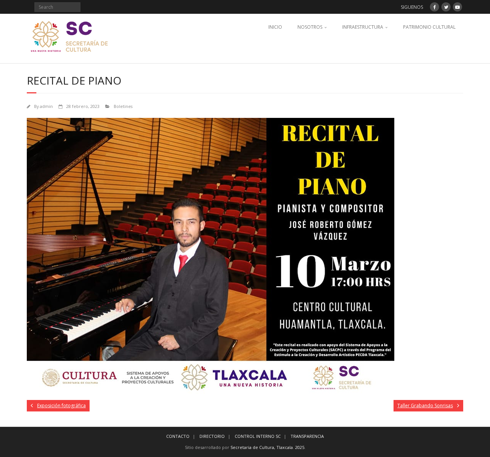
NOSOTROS (309, 27)
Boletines (123, 106)
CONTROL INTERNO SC (258, 436)
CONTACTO (177, 436)
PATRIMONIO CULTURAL (429, 27)
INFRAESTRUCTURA (362, 27)
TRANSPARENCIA (307, 436)
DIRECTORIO (212, 436)
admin (46, 106)
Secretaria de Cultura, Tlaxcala (261, 447)
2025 (299, 447)
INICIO (275, 27)
